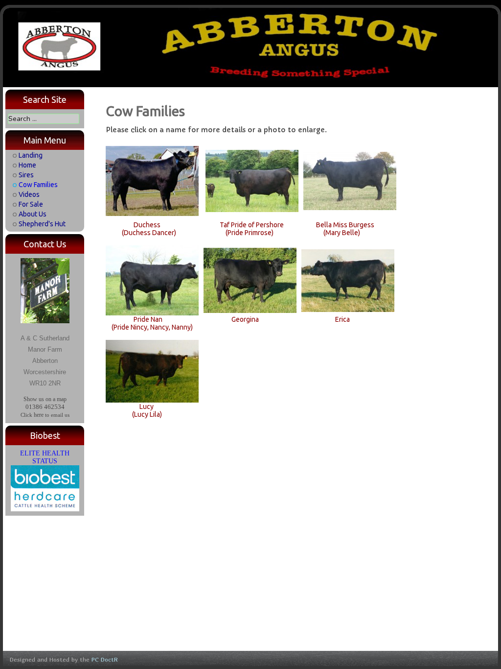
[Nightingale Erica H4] (347, 280)
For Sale (31, 204)
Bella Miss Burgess (345, 225)
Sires (26, 175)
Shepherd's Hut (42, 224)
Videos (29, 194)
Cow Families (38, 185)
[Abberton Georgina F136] (250, 280)
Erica (342, 319)
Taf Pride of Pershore (252, 225)
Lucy (146, 406)
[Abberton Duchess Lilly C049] (152, 180)
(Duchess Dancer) (149, 233)
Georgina (245, 319)
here (39, 414)
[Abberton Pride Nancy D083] (152, 280)
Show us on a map (45, 399)
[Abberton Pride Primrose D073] (251, 180)
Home (27, 165)
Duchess (147, 225)
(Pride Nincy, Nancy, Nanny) (152, 327)
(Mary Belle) (341, 233)
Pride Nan (148, 319)
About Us (32, 214)
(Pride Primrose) (249, 233)
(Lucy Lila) (147, 414)
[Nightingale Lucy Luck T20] (152, 371)
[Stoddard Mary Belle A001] (349, 180)
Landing (31, 155)
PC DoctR (104, 659)
